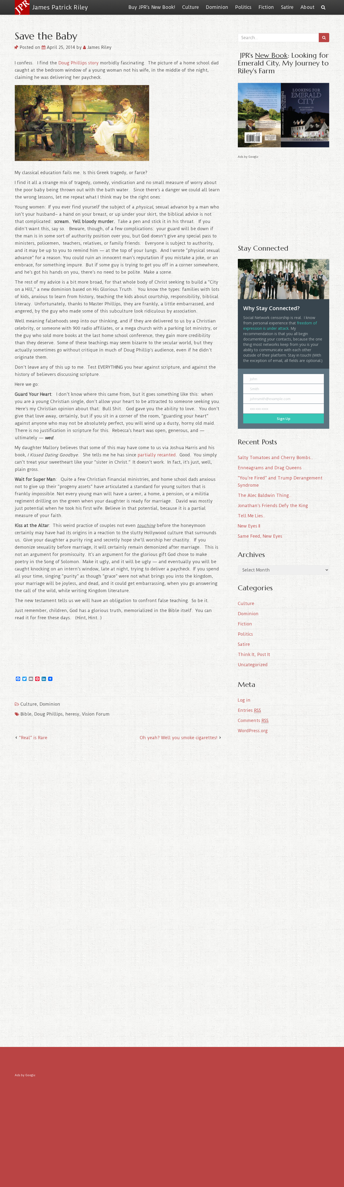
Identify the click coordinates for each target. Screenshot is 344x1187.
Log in (244, 700)
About (307, 7)
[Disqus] (118, 816)
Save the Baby (46, 36)
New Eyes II (249, 526)
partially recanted (157, 454)
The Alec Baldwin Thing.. (265, 495)
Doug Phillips (48, 714)
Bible (25, 714)
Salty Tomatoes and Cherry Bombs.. (275, 457)
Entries (249, 710)
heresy (72, 714)
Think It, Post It (254, 654)
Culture (190, 7)
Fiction (266, 7)
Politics (243, 7)
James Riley (99, 47)
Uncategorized (253, 664)
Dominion (217, 7)
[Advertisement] (283, 197)
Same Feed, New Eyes (260, 536)
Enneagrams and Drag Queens (270, 467)
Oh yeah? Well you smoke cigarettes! (178, 737)
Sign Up (283, 418)
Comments (253, 720)
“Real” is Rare (33, 737)
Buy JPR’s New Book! (151, 7)
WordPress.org (253, 730)
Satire (287, 7)
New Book (271, 55)
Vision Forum (96, 714)
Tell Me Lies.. (252, 515)
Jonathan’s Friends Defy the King (273, 505)
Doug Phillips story (78, 62)
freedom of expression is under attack (280, 325)
